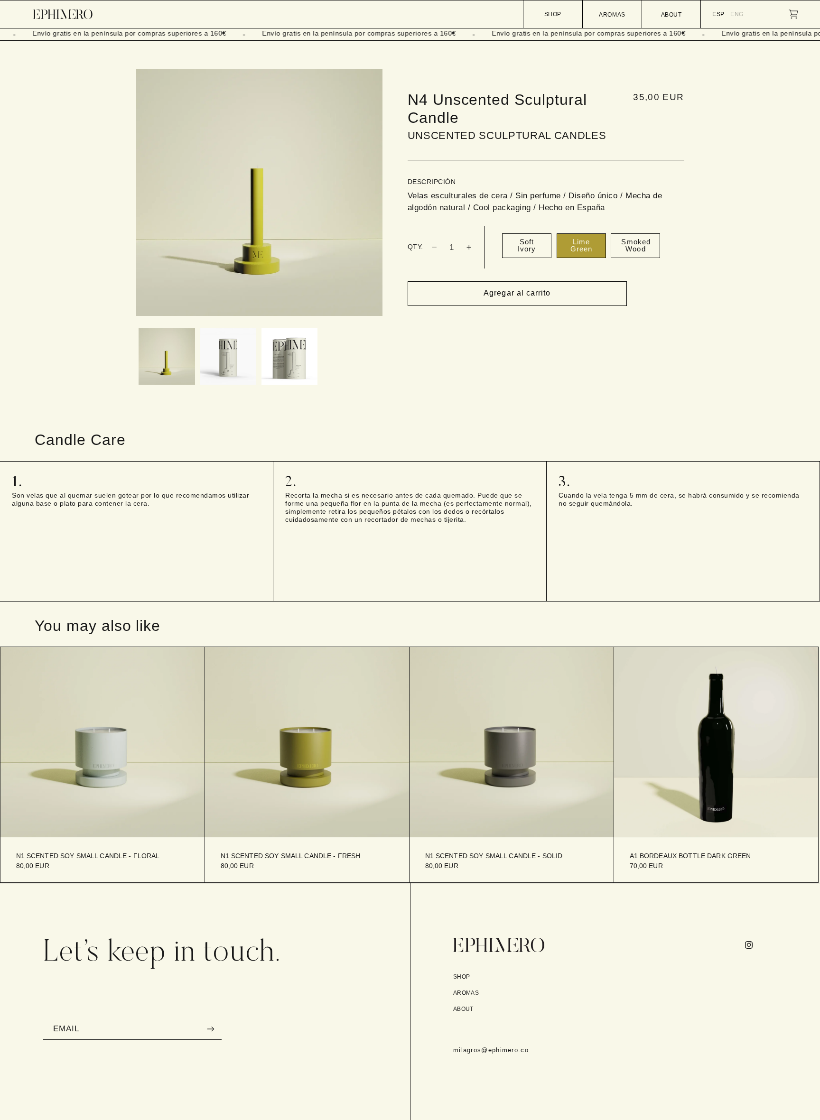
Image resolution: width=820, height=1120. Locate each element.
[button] (793, 14)
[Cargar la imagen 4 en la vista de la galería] (228, 356)
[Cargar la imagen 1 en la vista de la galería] (167, 356)
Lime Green (581, 245)
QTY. (415, 246)
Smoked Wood (635, 245)
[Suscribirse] (211, 1028)
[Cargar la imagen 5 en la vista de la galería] (289, 356)
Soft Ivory (527, 245)
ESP (718, 14)
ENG (737, 14)
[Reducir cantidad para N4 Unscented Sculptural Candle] (434, 247)
